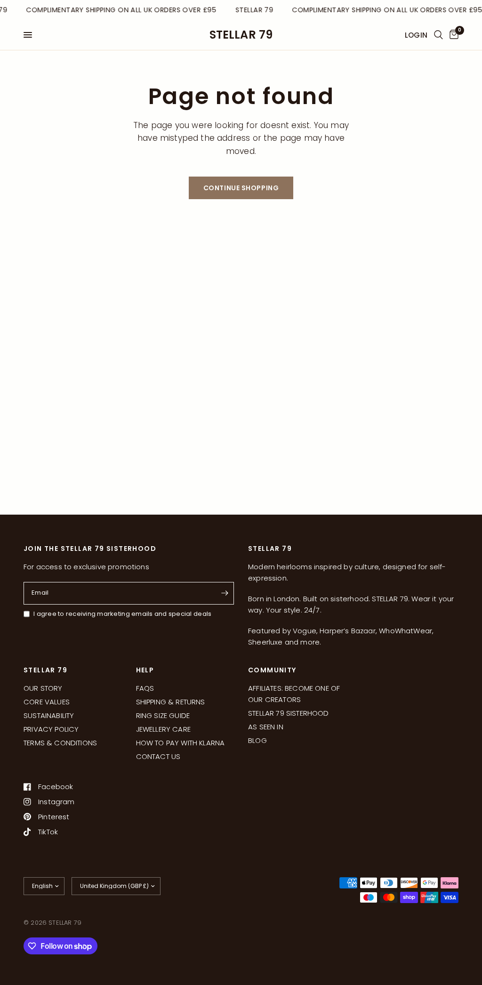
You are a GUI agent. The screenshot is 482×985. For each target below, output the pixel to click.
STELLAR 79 (241, 34)
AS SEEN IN (265, 727)
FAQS (145, 688)
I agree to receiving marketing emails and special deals (122, 613)
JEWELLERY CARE (163, 729)
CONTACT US (158, 756)
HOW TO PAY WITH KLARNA (180, 743)
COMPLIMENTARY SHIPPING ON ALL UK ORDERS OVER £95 (119, 10)
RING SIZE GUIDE (163, 715)
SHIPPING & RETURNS (170, 702)
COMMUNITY (272, 670)
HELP (145, 670)
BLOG (257, 740)
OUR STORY (43, 688)
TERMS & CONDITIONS (60, 743)
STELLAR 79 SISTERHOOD (288, 713)
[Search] (438, 35)
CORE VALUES (47, 702)
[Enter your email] (224, 593)
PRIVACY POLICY (51, 729)
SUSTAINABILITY (49, 715)
